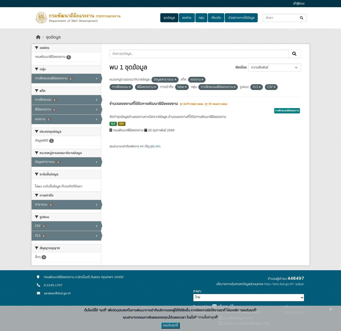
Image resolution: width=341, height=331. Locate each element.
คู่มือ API (155, 146)
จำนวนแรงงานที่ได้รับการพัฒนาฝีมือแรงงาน (144, 104)
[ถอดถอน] (175, 80)
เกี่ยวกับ (216, 18)
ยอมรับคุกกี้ (170, 325)
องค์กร (186, 18)
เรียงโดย (240, 67)
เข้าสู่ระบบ (299, 3)
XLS (113, 124)
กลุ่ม (201, 18)
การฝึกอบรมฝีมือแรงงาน (287, 110)
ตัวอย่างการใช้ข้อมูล (241, 18)
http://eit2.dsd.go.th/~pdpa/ (284, 284)
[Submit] (302, 18)
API (142, 146)
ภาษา (197, 291)
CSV (121, 124)
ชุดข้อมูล (169, 18)
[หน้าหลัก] (38, 37)
